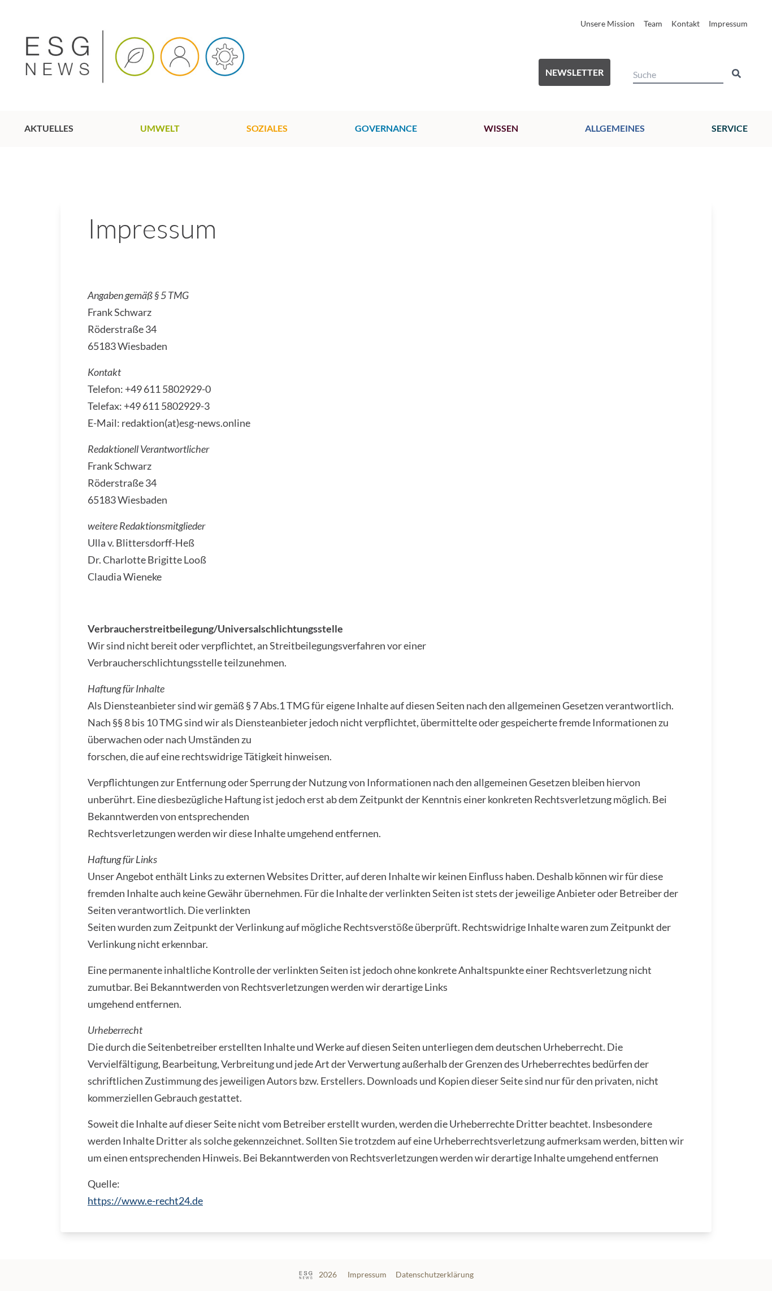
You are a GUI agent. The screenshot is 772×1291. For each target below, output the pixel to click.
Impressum (728, 23)
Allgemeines (615, 128)
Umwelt (160, 128)
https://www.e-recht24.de (145, 1201)
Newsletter (574, 72)
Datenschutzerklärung (435, 1274)
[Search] (736, 73)
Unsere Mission (607, 23)
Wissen (501, 128)
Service (730, 128)
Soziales (267, 128)
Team (653, 23)
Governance (386, 128)
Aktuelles (48, 128)
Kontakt (685, 23)
